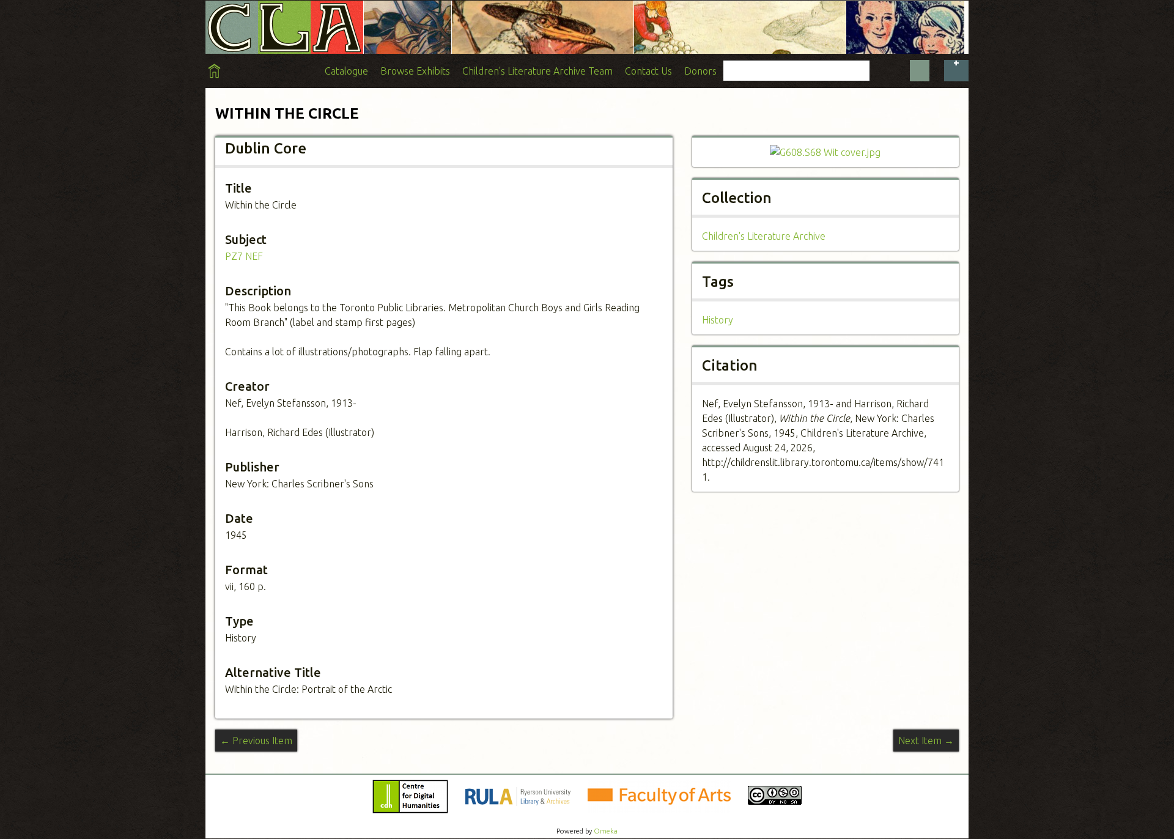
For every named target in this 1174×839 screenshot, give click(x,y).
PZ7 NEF (244, 256)
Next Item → (926, 740)
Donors (700, 70)
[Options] (956, 70)
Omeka (606, 831)
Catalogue (346, 70)
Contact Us (648, 70)
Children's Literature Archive (763, 236)
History (717, 319)
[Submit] (919, 70)
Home (214, 71)
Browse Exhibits (415, 70)
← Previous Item (256, 740)
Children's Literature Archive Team (537, 70)
